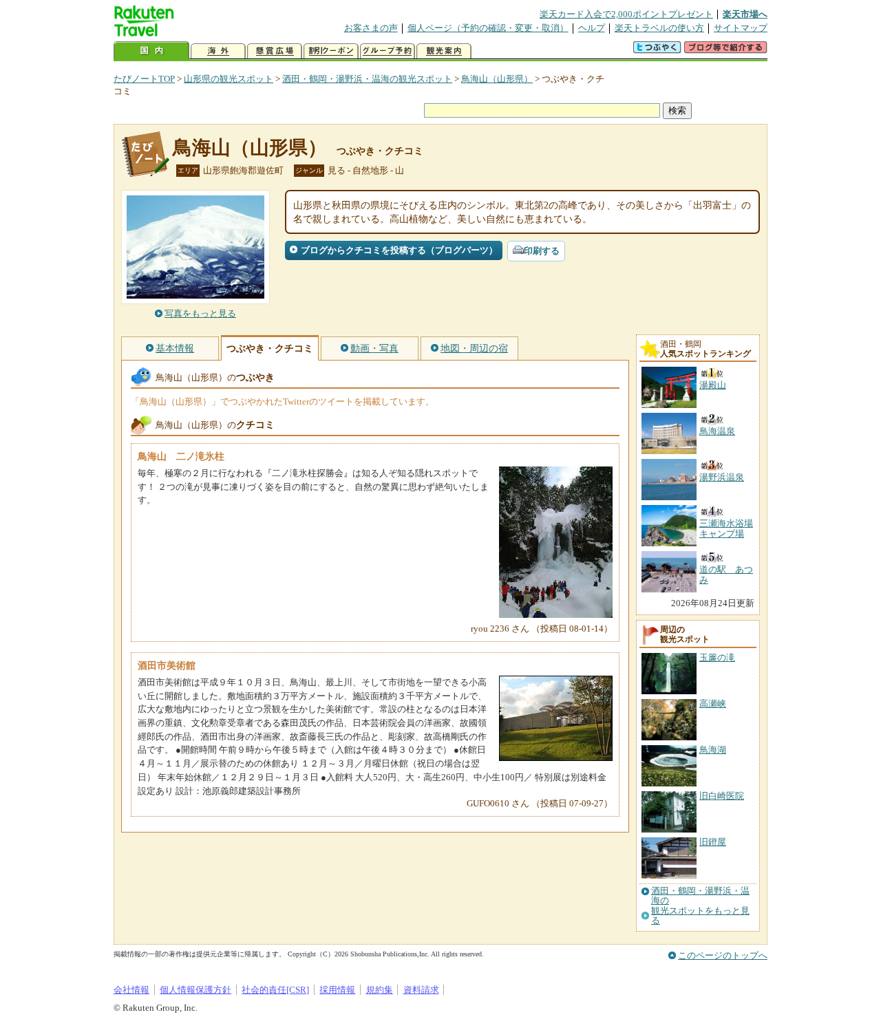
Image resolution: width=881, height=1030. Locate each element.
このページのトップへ (722, 955)
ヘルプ (591, 28)
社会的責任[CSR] (275, 990)
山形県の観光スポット (228, 79)
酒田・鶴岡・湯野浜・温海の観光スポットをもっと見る (700, 905)
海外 (218, 51)
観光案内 (443, 51)
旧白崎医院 (721, 796)
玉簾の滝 (717, 657)
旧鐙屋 (712, 842)
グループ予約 (387, 51)
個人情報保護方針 (195, 990)
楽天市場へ (745, 14)
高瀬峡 (712, 703)
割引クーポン (331, 51)
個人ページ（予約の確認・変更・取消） (488, 28)
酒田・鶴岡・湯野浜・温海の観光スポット (367, 79)
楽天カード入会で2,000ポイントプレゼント (626, 14)
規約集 (379, 990)
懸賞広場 (274, 51)
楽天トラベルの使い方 (659, 28)
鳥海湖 (712, 749)
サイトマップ (740, 28)
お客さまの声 (371, 28)
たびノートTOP (144, 79)
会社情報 (131, 990)
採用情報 (337, 990)
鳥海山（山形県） (497, 79)
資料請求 (421, 990)
